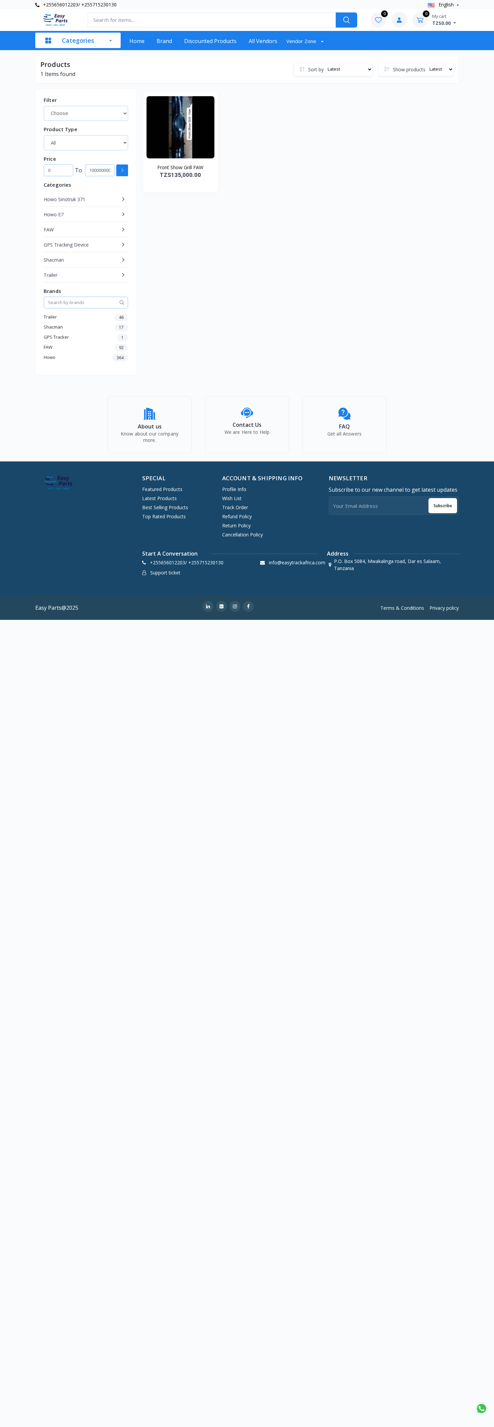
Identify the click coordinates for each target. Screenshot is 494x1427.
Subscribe (443, 506)
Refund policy (237, 516)
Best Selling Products (165, 507)
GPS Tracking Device (66, 244)
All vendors (263, 41)
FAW (49, 229)
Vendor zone (302, 41)
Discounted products (210, 41)
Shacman (54, 260)
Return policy (236, 525)
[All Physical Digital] (86, 142)
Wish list (232, 498)
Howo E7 (54, 214)
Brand (164, 41)
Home (137, 41)
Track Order (235, 507)
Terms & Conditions (402, 608)
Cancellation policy (242, 534)
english (446, 4)
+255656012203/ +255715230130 (79, 4)
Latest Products (159, 498)
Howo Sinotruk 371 (64, 199)
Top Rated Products (164, 516)
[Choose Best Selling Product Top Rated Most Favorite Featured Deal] (86, 113)
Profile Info (234, 489)
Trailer (50, 275)
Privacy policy (444, 608)
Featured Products (162, 489)
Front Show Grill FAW (180, 167)
